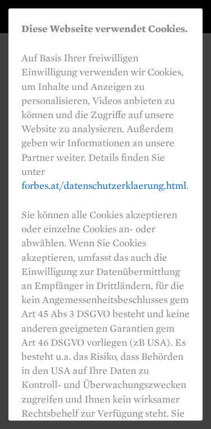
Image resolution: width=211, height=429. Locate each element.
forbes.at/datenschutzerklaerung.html (103, 185)
